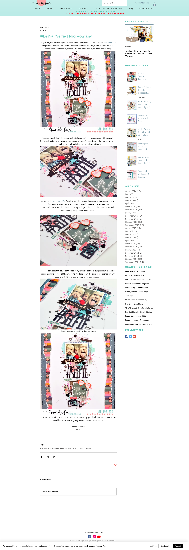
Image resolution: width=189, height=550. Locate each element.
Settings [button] (153, 546)
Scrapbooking (145, 320)
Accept (178, 546)
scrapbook (136, 284)
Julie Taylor (129, 296)
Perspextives (130, 271)
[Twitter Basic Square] (130, 336)
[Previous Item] (129, 34)
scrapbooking (142, 271)
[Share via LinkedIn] (54, 457)
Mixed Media (130, 279)
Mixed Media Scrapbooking (136, 300)
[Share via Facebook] (41, 457)
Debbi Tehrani (142, 288)
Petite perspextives (133, 324)
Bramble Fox (138, 275)
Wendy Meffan (131, 292)
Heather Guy (147, 324)
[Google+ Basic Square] (134, 336)
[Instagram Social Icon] (94, 536)
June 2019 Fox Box (68, 448)
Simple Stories (146, 312)
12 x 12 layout (131, 308)
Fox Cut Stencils (131, 312)
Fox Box (43, 448)
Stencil (128, 284)
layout (149, 279)
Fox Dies (128, 304)
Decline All (165, 546)
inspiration (141, 279)
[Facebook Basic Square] (126, 336)
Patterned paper (131, 320)
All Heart (81, 448)
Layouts (145, 284)
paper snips (143, 292)
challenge (149, 308)
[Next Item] (149, 34)
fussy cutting (130, 288)
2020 (139, 316)
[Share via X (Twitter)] (48, 457)
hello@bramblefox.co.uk (94, 532)
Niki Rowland (53, 448)
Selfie (88, 448)
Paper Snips (130, 316)
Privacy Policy (101, 546)
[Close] (185, 546)
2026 (144, 316)
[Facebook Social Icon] (89, 536)
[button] (154, 4)
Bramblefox (138, 304)
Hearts (141, 308)
